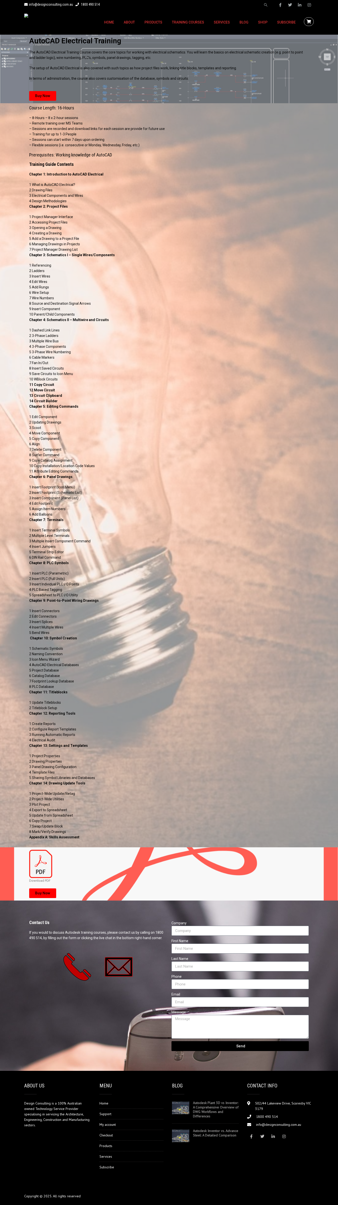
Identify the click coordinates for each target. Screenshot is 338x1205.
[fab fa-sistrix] (265, 5)
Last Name (179, 959)
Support (105, 1114)
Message (178, 1012)
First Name (179, 941)
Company (179, 923)
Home (109, 22)
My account (107, 1124)
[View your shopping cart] (309, 22)
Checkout (106, 1135)
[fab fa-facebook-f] (280, 5)
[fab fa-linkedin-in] (299, 5)
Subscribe (286, 22)
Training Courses (188, 22)
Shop (262, 22)
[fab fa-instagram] (309, 5)
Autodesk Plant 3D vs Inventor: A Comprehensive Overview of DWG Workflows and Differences (216, 1109)
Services (222, 22)
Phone (176, 977)
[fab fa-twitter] (290, 5)
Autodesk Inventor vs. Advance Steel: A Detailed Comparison (215, 1133)
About (129, 22)
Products (153, 22)
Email (175, 994)
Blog (244, 22)
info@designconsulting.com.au (51, 4)
